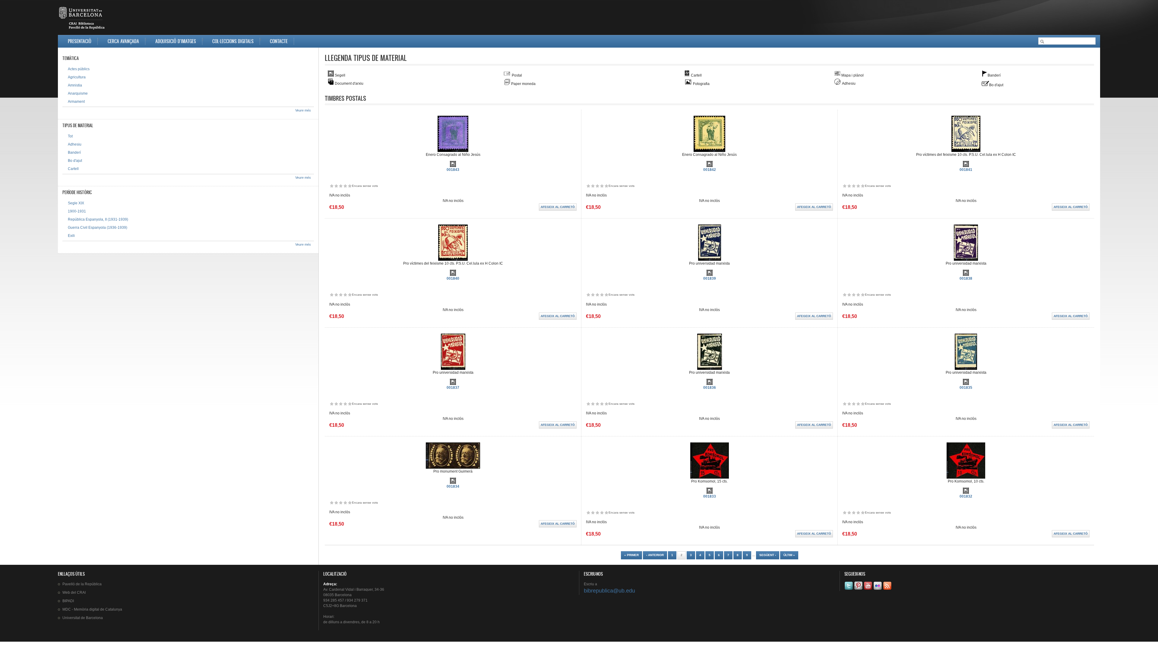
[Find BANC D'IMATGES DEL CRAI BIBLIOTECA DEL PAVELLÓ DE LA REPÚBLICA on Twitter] (849, 590)
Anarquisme (78, 93)
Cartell (73, 169)
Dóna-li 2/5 (336, 186)
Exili (71, 236)
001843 (453, 170)
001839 (709, 278)
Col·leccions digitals (233, 41)
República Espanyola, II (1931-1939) (98, 219)
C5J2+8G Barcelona (340, 606)
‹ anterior (655, 555)
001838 (966, 278)
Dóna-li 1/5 (331, 186)
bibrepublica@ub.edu (609, 591)
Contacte (279, 41)
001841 (966, 170)
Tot (70, 136)
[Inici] (82, 19)
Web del (74, 592)
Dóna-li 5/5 (349, 186)
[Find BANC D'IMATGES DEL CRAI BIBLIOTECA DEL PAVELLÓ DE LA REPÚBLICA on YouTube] (868, 590)
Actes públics (79, 69)
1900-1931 (77, 211)
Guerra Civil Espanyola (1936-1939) (97, 227)
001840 (453, 278)
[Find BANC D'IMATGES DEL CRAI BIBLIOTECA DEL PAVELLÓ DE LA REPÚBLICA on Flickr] (878, 590)
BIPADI (68, 601)
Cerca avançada (123, 41)
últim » (789, 555)
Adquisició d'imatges (175, 41)
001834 (453, 486)
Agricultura (77, 77)
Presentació (79, 41)
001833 (709, 496)
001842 (709, 170)
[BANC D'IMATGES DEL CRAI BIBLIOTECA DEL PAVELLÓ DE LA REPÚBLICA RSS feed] (888, 590)
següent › (767, 555)
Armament (76, 101)
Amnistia (75, 85)
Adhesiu (74, 144)
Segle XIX (76, 203)
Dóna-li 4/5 (345, 186)
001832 (966, 496)
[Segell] (453, 166)
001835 (966, 387)
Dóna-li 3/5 (340, 186)
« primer (631, 555)
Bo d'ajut (75, 161)
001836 (709, 387)
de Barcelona (82, 618)
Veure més (303, 110)
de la (82, 584)
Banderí (74, 152)
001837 (453, 387)
